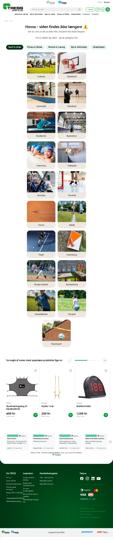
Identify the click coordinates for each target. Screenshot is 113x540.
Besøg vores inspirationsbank (28, 484)
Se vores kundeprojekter (28, 490)
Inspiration (86, 14)
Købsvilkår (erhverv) (47, 484)
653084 (79, 403)
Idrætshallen (76, 14)
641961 (8, 403)
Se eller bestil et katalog (28, 479)
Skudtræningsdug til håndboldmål (16, 408)
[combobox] (55, 9)
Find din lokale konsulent (11, 488)
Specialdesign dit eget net (30, 501)
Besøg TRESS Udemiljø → (14, 494)
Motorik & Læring (21, 14)
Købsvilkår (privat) (46, 481)
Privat (100, 2)
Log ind (90, 9)
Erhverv (107, 2)
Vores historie (11, 481)
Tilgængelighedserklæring (14, 498)
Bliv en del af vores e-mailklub (30, 495)
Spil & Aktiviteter (36, 14)
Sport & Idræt (50, 14)
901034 (44, 403)
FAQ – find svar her (46, 478)
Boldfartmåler (83, 406)
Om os (8, 478)
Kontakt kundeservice (13, 484)
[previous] (70, 360)
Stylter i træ (47, 406)
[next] (104, 360)
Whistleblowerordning (13, 501)
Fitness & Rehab (63, 14)
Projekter (95, 14)
